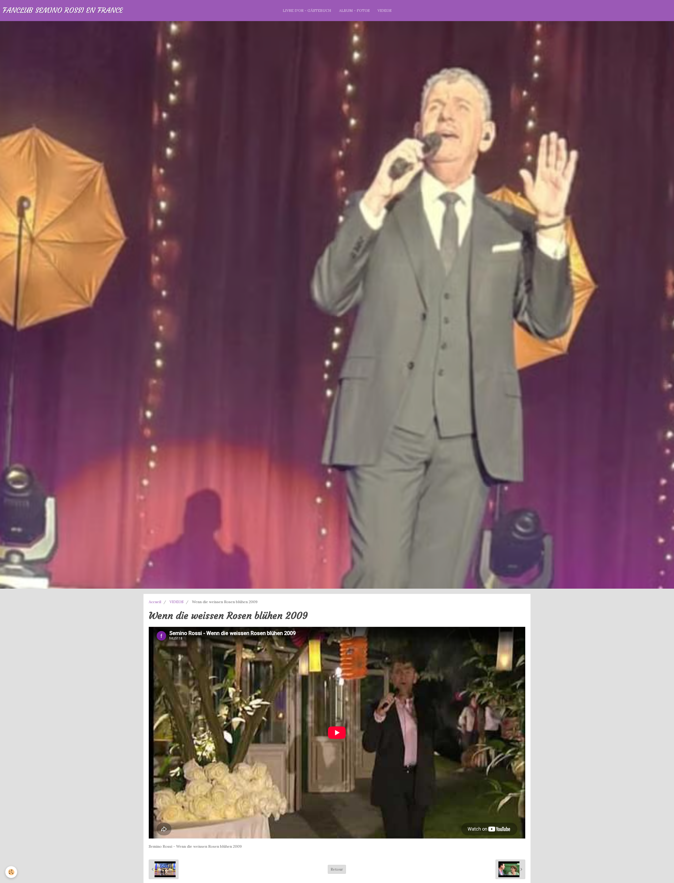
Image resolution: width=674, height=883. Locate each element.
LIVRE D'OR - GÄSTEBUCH (307, 10)
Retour (337, 869)
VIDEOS (384, 10)
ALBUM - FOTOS (354, 10)
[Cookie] (11, 872)
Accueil (155, 601)
